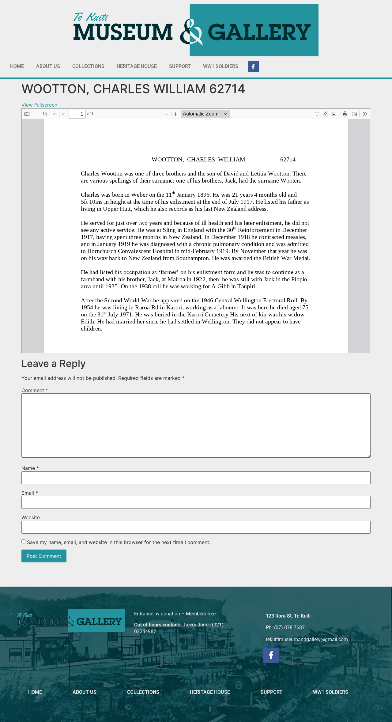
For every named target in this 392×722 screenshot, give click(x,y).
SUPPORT (180, 66)
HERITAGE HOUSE (137, 66)
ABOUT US (48, 66)
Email (29, 492)
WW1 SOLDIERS (220, 66)
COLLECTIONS (88, 66)
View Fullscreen (39, 105)
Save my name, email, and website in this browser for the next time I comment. (118, 542)
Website (30, 517)
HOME (17, 66)
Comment (34, 390)
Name (30, 468)
